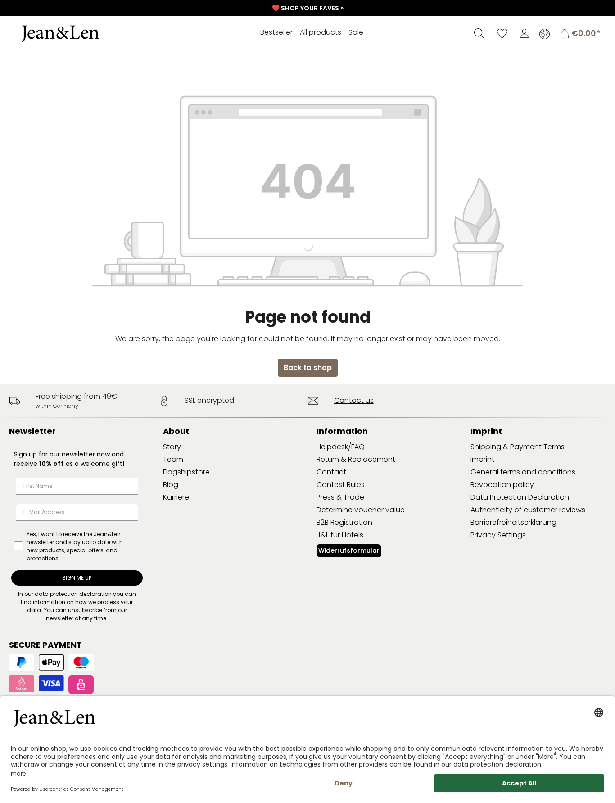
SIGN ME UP (76, 578)
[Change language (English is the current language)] (544, 33)
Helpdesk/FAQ (341, 447)
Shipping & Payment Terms (517, 447)
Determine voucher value (361, 510)
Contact (331, 472)
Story (172, 447)
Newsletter (32, 431)
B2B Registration (344, 522)
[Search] (479, 33)
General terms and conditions (522, 472)
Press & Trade (340, 497)
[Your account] (524, 33)
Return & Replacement (356, 459)
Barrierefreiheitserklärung (513, 522)
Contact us (354, 400)
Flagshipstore (186, 472)
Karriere (176, 497)
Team (173, 459)
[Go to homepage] (79, 34)
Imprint (482, 459)
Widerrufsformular (349, 550)
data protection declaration (73, 594)
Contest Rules (341, 484)
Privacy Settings (498, 535)
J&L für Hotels (340, 535)
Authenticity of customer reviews (527, 510)
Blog (170, 484)
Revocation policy (502, 484)
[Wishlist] (502, 33)
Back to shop (308, 367)
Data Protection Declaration (519, 497)
